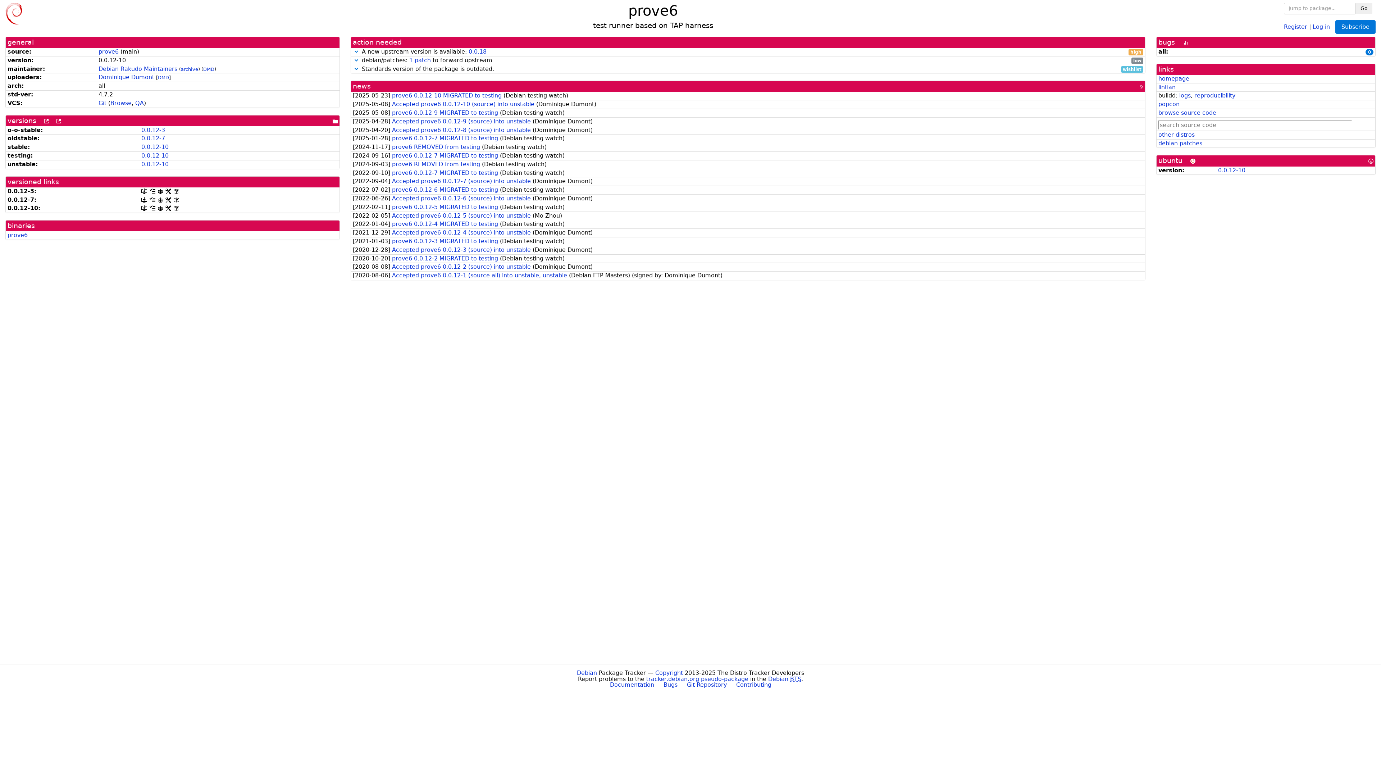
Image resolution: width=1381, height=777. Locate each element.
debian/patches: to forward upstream (750, 61)
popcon (1169, 104)
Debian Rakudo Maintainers (138, 68)
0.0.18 (478, 51)
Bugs (671, 684)
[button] (356, 51)
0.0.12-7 (153, 138)
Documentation (632, 684)
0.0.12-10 (155, 147)
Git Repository (707, 684)
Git (102, 103)
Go (1364, 8)
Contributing (753, 684)
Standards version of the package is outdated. (750, 69)
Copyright (669, 672)
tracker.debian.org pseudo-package (697, 679)
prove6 (109, 51)
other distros (1176, 134)
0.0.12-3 (153, 130)
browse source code (1187, 112)
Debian (587, 672)
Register (1295, 26)
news (362, 86)
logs (1185, 95)
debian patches (1180, 143)
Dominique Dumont (126, 77)
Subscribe (1355, 26)
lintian (1167, 87)
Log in (1321, 26)
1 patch (420, 60)
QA (139, 103)
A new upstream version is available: (750, 52)
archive (189, 69)
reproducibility (1214, 95)
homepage (1173, 78)
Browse (121, 103)
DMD (208, 69)
